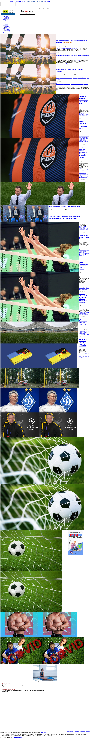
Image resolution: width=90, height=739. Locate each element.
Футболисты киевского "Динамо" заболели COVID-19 (83, 342)
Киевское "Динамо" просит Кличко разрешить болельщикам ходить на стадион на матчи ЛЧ (64, 217)
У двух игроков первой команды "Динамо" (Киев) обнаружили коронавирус (84, 333)
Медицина (7, 22)
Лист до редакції (70, 731)
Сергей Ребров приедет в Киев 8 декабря (84, 237)
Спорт (6, 24)
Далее (83, 357)
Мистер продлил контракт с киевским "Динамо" (72, 84)
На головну (47, 1)
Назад (80, 356)
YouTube (88, 731)
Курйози (7, 20)
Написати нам (12, 1)
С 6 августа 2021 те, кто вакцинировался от (65, 48)
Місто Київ (43, 732)
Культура (7, 26)
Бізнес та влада (6, 16)
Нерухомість (8, 30)
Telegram (77, 731)
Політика (7, 17)
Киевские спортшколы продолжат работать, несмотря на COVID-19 (83, 298)
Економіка (7, 18)
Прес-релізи (5, 32)
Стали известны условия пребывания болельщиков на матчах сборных (83, 152)
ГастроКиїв (7, 27)
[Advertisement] (45, 712)
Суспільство (5, 25)
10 (88, 356)
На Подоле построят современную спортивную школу (83, 100)
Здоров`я (5, 21)
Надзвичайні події (7, 19)
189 (80, 357)
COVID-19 (76, 48)
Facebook (83, 731)
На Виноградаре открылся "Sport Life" (83, 321)
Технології (7, 31)
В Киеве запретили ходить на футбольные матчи (83, 125)
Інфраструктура (6, 28)
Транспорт (7, 29)
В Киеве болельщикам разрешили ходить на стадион (83, 266)
